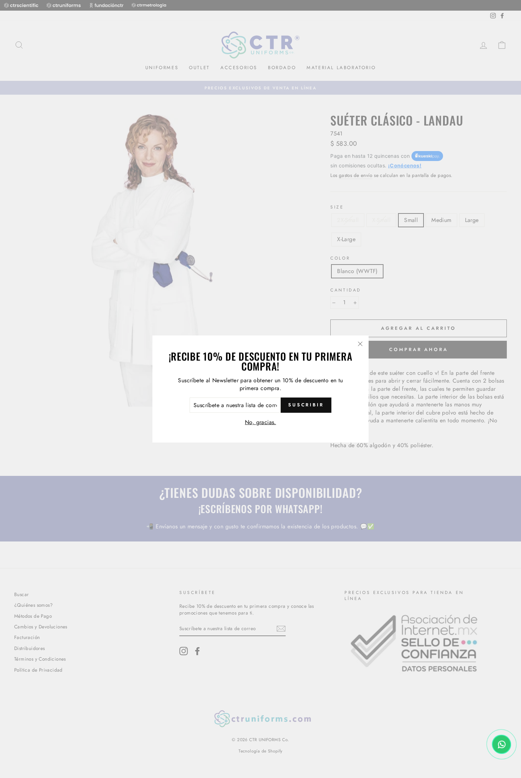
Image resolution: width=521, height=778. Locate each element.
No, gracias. (260, 422)
